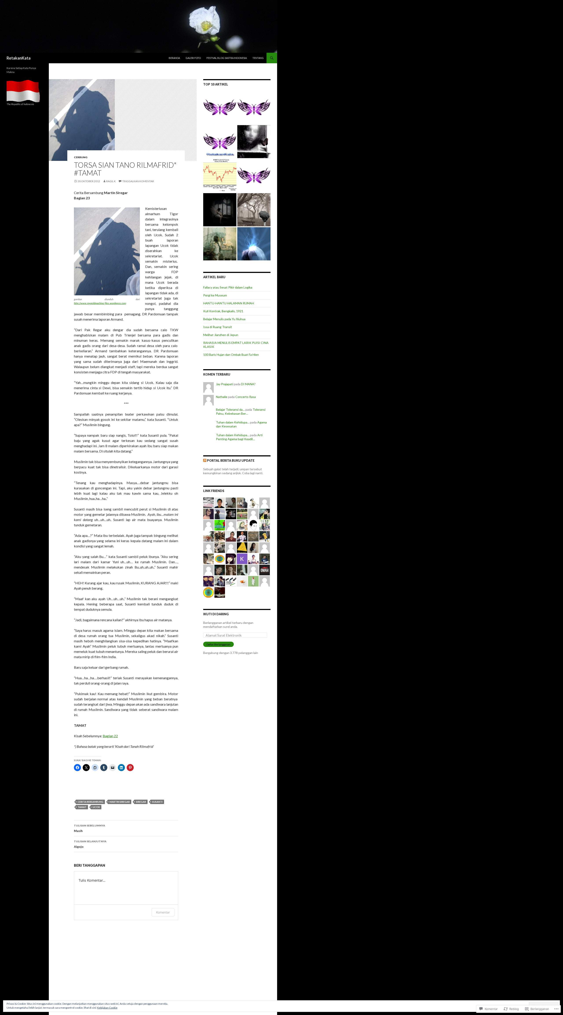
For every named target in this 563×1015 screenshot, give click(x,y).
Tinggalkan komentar (138, 181)
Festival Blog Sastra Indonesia (227, 57)
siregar (141, 801)
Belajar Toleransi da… (230, 409)
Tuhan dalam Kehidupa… (232, 422)
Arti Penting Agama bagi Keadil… (239, 437)
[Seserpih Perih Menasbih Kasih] (254, 141)
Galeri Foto (193, 57)
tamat (82, 807)
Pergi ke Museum (215, 295)
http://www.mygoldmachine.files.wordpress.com (100, 303)
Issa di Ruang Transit (217, 327)
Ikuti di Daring (216, 614)
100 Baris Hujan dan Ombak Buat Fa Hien (231, 354)
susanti (157, 801)
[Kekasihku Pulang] (219, 209)
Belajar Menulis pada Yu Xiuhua (224, 319)
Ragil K (111, 181)
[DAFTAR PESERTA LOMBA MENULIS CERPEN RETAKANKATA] (254, 107)
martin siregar (120, 801)
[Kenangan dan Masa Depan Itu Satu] (219, 243)
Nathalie (221, 397)
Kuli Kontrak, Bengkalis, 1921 (223, 311)
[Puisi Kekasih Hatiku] (254, 209)
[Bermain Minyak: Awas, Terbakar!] (219, 175)
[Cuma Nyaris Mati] (254, 243)
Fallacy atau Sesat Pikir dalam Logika (227, 287)
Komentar (163, 912)
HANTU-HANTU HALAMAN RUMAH (228, 303)
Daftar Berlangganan (218, 644)
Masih (89, 828)
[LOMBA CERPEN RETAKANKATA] (219, 107)
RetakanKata (19, 58)
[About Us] (219, 141)
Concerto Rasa (245, 397)
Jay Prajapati (224, 384)
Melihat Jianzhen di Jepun (220, 335)
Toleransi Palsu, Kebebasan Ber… (240, 411)
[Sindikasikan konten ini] (204, 460)
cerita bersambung (90, 801)
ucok (96, 807)
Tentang (258, 57)
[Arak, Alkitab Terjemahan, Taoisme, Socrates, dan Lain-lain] (254, 175)
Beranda (174, 57)
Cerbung (80, 157)
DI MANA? (248, 384)
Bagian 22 (110, 736)
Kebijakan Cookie (107, 1007)
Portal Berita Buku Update (230, 460)
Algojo (90, 844)
